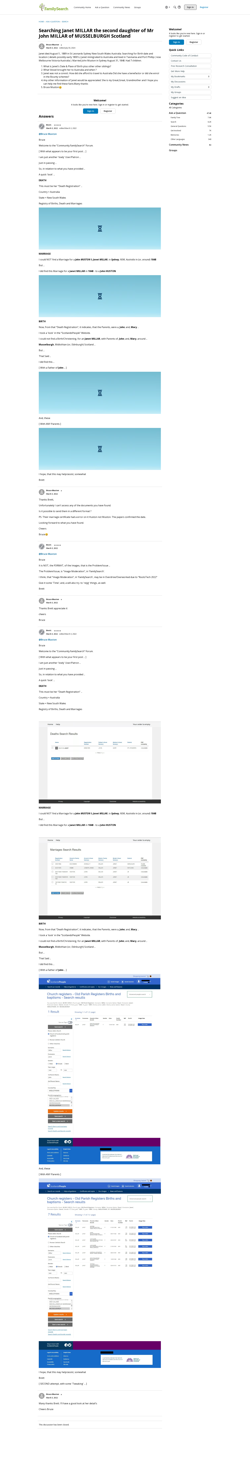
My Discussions (178, 81)
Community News (190, 144)
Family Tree (191, 117)
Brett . (49, 125)
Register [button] (108, 111)
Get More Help (178, 71)
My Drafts (190, 87)
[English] (53, 7)
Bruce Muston (52, 44)
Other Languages (191, 139)
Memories (191, 135)
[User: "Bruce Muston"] (42, 46)
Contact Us (176, 60)
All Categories (175, 107)
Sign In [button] (90, 111)
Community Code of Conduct (184, 55)
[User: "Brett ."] (42, 126)
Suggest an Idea (178, 97)
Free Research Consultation (184, 66)
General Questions (191, 126)
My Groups (176, 92)
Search (191, 122)
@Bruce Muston (48, 134)
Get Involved (191, 130)
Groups (173, 150)
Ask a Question (190, 113)
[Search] (175, 7)
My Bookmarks (190, 76)
